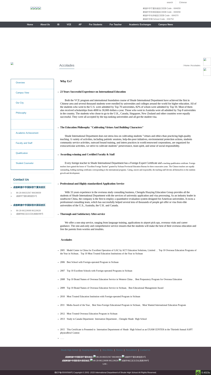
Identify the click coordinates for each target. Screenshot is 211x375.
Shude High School (69, 350)
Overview (20, 82)
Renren (119, 350)
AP (80, 24)
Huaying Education (90, 350)
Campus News (165, 24)
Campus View (22, 92)
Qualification (22, 153)
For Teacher (116, 24)
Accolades (21, 123)
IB (58, 24)
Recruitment (131, 350)
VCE (69, 24)
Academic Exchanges (140, 24)
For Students (95, 24)
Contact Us (145, 350)
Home (30, 24)
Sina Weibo (107, 350)
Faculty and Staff (24, 143)
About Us (45, 24)
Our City (20, 103)
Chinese (183, 2)
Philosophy (21, 113)
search (170, 2)
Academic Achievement (27, 133)
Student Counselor (24, 163)
